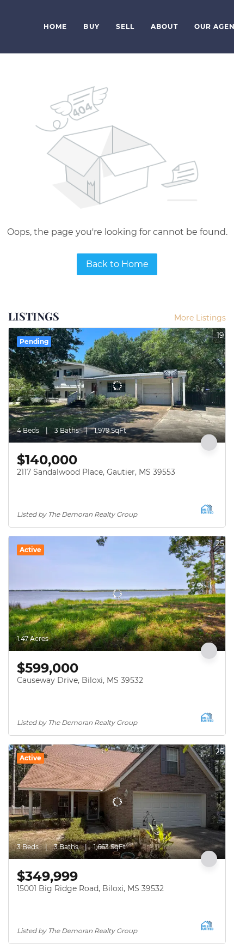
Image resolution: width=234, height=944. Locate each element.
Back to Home (117, 264)
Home (55, 26)
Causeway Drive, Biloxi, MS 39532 (80, 680)
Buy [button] (91, 26)
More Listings (200, 318)
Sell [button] (125, 26)
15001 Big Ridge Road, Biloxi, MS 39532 (90, 888)
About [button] (164, 26)
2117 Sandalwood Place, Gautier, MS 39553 (96, 472)
